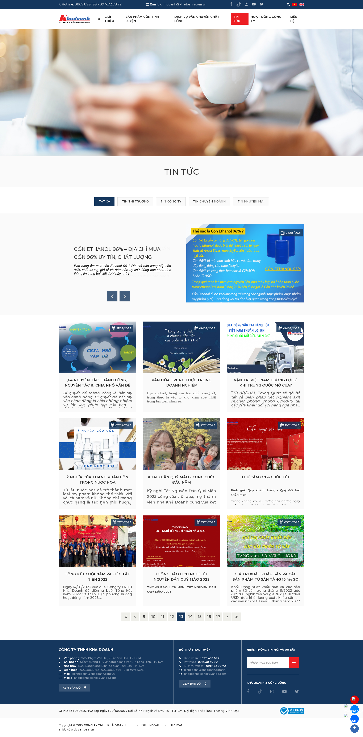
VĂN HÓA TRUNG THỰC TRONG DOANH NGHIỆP (181, 382)
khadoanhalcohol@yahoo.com (95, 677)
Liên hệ (293, 19)
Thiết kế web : (69, 729)
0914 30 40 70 (208, 661)
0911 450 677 (210, 658)
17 (218, 616)
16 (209, 616)
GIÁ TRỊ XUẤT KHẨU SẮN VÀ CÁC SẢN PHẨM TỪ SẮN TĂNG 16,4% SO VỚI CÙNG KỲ (266, 577)
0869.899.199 (86, 4)
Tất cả (104, 201)
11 (162, 616)
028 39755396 (134, 669)
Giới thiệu (109, 19)
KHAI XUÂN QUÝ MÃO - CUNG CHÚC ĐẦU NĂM (181, 479)
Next (125, 296)
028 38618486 (111, 669)
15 (199, 616)
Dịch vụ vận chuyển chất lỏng (197, 19)
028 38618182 (89, 669)
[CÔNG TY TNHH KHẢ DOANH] (74, 19)
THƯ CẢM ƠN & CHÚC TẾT (265, 477)
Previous (112, 296)
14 (190, 616)
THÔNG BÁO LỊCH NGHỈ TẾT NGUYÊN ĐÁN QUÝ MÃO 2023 (181, 576)
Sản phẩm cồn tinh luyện (142, 19)
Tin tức (236, 19)
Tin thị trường (135, 201)
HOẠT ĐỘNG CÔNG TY (266, 19)
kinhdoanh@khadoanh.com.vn (183, 4)
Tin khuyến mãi (251, 201)
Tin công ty (170, 201)
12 (172, 616)
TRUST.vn (86, 729)
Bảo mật (176, 725)
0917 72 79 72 (216, 665)
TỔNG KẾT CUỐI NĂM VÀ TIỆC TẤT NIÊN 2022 (97, 576)
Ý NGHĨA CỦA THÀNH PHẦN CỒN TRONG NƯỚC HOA (97, 479)
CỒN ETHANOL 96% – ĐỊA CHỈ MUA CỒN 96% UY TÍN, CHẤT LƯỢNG (117, 253)
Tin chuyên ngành (209, 201)
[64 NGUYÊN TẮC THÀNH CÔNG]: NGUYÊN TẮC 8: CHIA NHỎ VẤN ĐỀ (97, 382)
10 (153, 616)
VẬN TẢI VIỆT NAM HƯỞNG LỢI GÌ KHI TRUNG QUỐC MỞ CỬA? (265, 382)
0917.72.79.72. (111, 4)
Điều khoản (150, 725)
